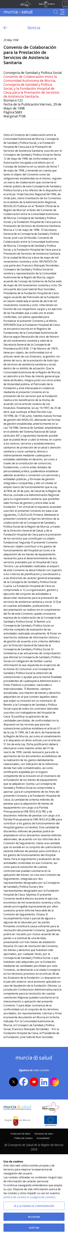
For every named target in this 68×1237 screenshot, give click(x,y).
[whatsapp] (18, 125)
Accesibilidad (43, 1138)
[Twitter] (6, 125)
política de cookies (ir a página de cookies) (29, 1197)
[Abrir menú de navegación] (62, 12)
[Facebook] (12, 125)
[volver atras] (5, 28)
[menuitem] (21, 1133)
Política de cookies (23, 1138)
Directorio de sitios (43, 1133)
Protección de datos (21, 1133)
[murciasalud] (34, 1058)
